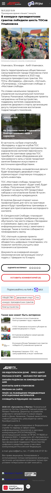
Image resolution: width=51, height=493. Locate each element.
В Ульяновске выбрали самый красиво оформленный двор (28, 336)
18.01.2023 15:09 (8, 10)
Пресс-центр (38, 372)
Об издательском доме (15, 372)
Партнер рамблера (38, 480)
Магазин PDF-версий (34, 376)
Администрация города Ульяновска (18, 61)
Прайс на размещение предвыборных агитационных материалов (23, 394)
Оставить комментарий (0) (25, 278)
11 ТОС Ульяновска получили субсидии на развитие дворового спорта (29, 328)
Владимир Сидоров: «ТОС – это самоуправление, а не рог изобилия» (27, 353)
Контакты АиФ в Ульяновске (18, 386)
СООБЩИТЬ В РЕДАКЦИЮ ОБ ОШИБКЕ (21, 399)
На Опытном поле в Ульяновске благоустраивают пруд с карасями (26, 319)
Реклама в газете (11, 376)
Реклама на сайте (12, 389)
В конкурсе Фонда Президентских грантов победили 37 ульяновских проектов (29, 344)
